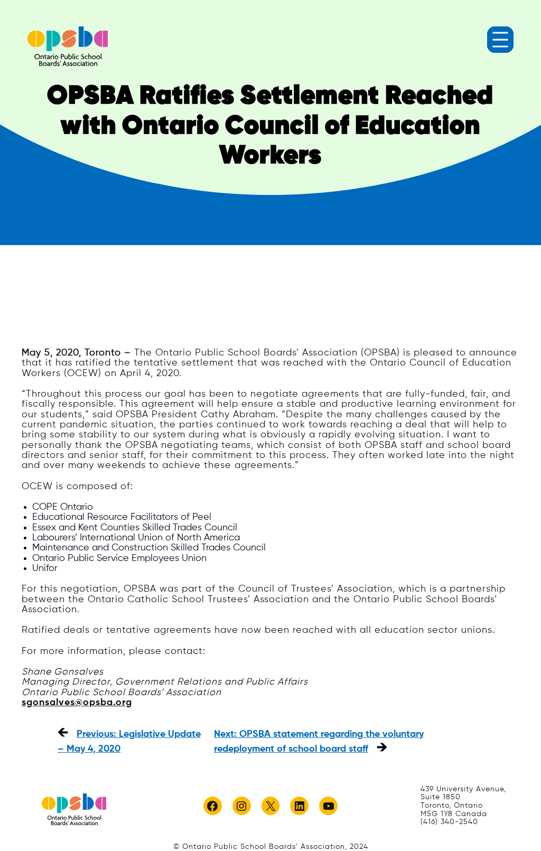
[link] (67, 46)
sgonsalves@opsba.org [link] (77, 702)
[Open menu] (500, 39)
